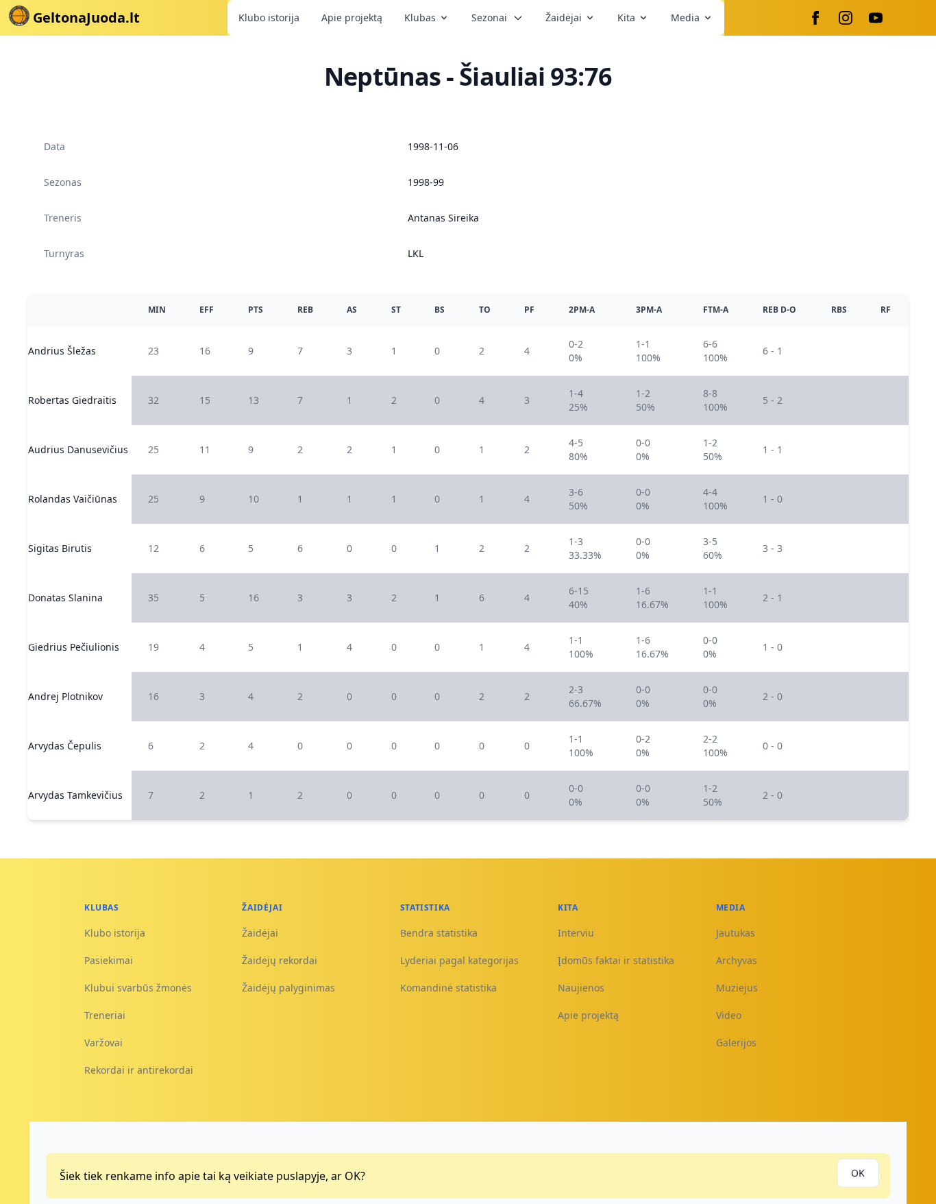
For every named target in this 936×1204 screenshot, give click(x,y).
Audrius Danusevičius (78, 449)
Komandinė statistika (448, 987)
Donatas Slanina (65, 597)
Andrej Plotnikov (65, 696)
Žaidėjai (563, 17)
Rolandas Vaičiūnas (72, 498)
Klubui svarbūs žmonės (138, 987)
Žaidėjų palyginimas (288, 987)
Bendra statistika (439, 932)
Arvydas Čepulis (64, 745)
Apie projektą (351, 17)
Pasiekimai (108, 960)
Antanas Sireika (443, 217)
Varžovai (103, 1042)
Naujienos (581, 987)
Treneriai (104, 1015)
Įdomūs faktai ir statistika (616, 960)
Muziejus (737, 987)
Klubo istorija (268, 17)
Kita (626, 17)
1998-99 (426, 182)
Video (728, 1015)
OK (858, 1172)
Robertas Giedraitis (72, 400)
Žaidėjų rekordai (279, 960)
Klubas (420, 17)
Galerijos (736, 1042)
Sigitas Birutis (60, 548)
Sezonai (489, 17)
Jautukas (735, 932)
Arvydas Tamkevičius (75, 795)
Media (685, 17)
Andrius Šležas (62, 350)
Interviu (576, 932)
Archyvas (736, 960)
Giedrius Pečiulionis (73, 646)
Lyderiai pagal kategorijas (459, 960)
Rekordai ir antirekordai (138, 1069)
